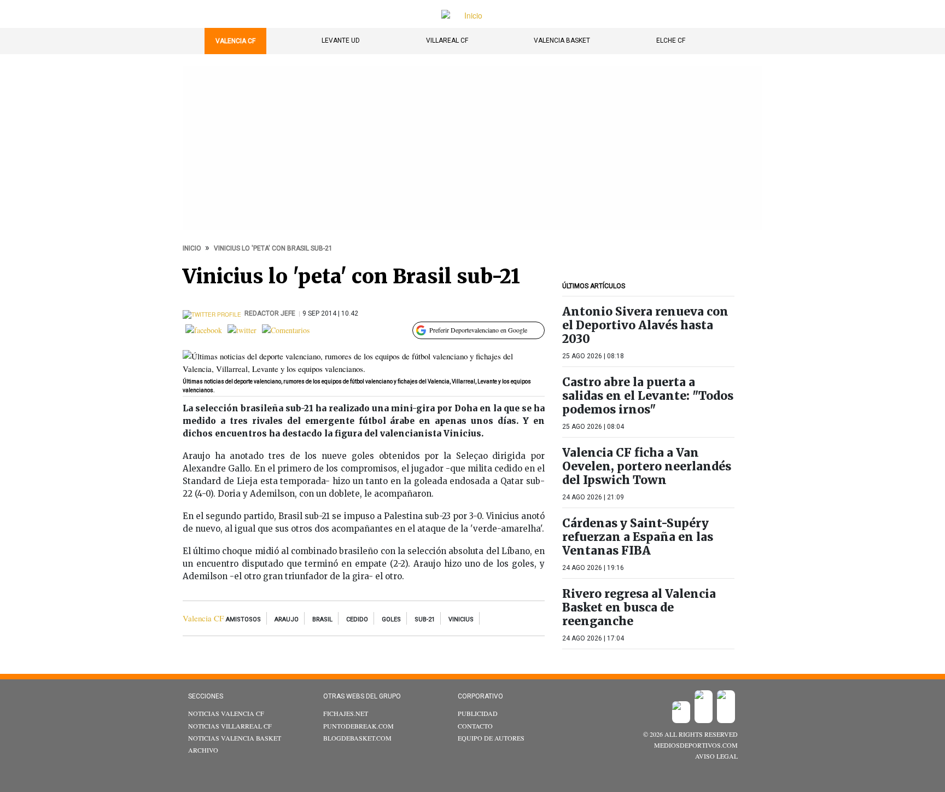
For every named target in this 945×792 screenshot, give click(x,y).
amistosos (243, 619)
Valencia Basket (562, 40)
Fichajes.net (345, 713)
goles (391, 619)
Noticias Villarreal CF (230, 725)
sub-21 (425, 619)
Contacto (475, 725)
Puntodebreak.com (358, 725)
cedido (357, 619)
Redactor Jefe (270, 313)
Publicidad (478, 713)
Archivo (203, 750)
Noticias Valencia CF (226, 713)
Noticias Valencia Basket (234, 737)
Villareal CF (447, 40)
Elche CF (670, 40)
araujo (287, 619)
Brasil (322, 619)
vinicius (461, 619)
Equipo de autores (491, 737)
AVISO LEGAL (716, 756)
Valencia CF (235, 41)
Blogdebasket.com (357, 737)
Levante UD (341, 40)
